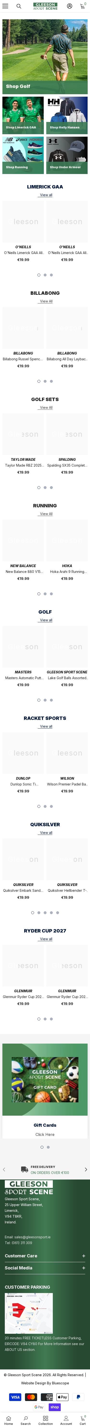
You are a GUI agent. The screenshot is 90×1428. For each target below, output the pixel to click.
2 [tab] (45, 275)
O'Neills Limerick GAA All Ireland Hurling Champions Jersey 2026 (23, 253)
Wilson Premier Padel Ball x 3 (67, 784)
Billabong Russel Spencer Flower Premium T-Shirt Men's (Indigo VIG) (23, 359)
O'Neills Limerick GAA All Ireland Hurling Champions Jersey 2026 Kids (67, 253)
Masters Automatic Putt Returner (23, 678)
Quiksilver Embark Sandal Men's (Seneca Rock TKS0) (23, 890)
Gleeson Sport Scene (67, 672)
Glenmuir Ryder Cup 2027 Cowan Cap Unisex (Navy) (67, 997)
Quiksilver (23, 885)
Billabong (23, 353)
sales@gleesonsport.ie (32, 1237)
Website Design (33, 1383)
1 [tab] (38, 275)
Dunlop (23, 778)
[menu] (5, 6)
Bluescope (60, 1383)
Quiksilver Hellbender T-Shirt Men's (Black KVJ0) (67, 890)
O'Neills (23, 247)
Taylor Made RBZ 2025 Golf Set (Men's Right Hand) (23, 465)
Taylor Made (23, 459)
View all (46, 195)
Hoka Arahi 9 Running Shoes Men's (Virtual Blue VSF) (67, 572)
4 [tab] (51, 912)
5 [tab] (57, 912)
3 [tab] (51, 275)
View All (46, 301)
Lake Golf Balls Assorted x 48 (67, 678)
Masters (23, 672)
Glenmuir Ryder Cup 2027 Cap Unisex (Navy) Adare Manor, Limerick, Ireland (23, 997)
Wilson (67, 778)
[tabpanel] (23, 234)
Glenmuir (23, 991)
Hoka (67, 566)
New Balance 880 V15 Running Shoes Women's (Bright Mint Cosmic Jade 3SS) (23, 572)
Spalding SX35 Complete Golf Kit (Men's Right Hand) (67, 465)
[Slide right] (86, 1170)
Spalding (67, 459)
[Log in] (69, 6)
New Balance (23, 566)
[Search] (19, 6)
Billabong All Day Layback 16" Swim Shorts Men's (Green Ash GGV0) (67, 359)
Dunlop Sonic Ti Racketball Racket (23, 784)
